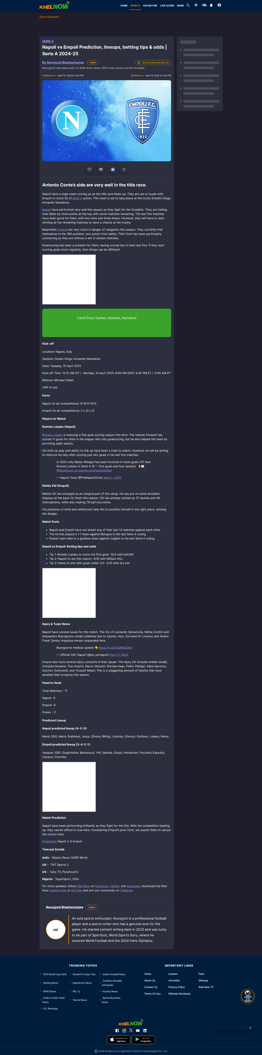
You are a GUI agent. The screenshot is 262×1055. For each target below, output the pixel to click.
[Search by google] (188, 5)
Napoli (46, 209)
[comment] (101, 169)
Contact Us (151, 987)
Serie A (48, 41)
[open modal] (247, 995)
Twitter (114, 886)
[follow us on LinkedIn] (145, 1030)
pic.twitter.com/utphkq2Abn (93, 470)
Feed (201, 973)
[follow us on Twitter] (131, 1030)
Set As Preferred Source (155, 62)
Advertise (174, 980)
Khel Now (83, 886)
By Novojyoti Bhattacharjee (63, 62)
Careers (173, 973)
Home (147, 973)
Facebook (101, 886)
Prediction (49, 841)
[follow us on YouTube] (138, 1030)
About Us (149, 980)
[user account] (219, 5)
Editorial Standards (179, 993)
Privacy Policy (176, 987)
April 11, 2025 (119, 655)
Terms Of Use (152, 993)
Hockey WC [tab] (150, 5)
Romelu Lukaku (52, 435)
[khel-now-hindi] (204, 5)
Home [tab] (124, 5)
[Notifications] (211, 5)
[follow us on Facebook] (117, 1030)
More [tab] (180, 5)
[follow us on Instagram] (124, 1030)
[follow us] (112, 169)
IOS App (76, 890)
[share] (123, 169)
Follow (92, 62)
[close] (250, 1027)
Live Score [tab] (167, 5)
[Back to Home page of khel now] (54, 5)
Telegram (126, 890)
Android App (57, 890)
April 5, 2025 (112, 477)
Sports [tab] (135, 5)
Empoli (62, 229)
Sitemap (203, 980)
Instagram (133, 886)
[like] (89, 169)
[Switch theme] (196, 5)
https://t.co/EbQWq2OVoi (115, 647)
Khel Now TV (206, 987)
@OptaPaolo (64, 470)
